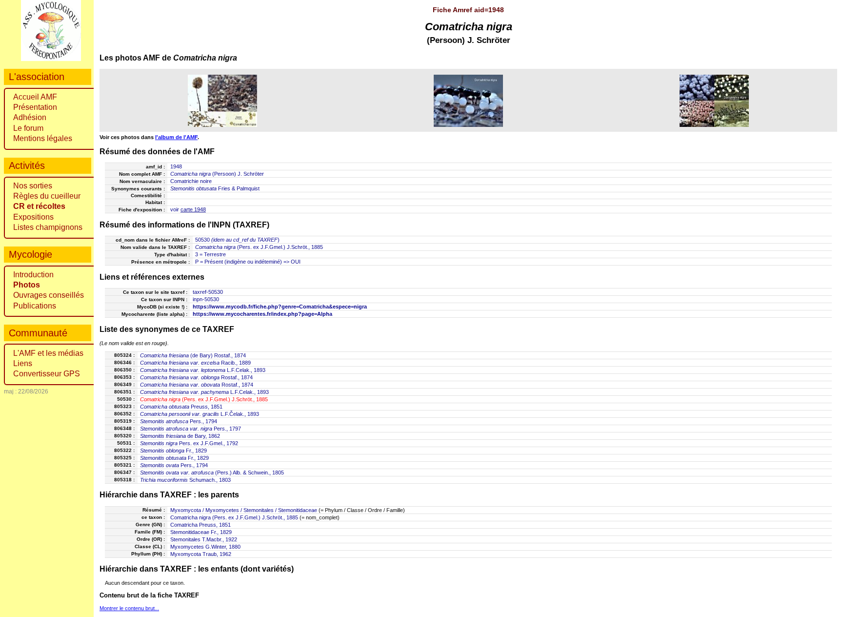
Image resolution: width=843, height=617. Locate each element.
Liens (22, 363)
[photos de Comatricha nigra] (223, 100)
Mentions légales (42, 138)
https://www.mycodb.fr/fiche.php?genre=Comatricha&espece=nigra (280, 306)
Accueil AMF (35, 97)
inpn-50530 (206, 299)
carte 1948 (193, 209)
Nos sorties (32, 186)
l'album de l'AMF (176, 137)
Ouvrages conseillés (48, 295)
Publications (34, 306)
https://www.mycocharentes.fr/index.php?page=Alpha (262, 314)
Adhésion (29, 117)
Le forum (28, 128)
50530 (202, 240)
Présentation (35, 107)
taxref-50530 (208, 292)
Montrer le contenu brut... (129, 608)
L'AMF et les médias (48, 353)
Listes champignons (47, 227)
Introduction (33, 274)
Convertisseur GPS (46, 374)
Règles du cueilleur (46, 196)
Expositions (33, 217)
